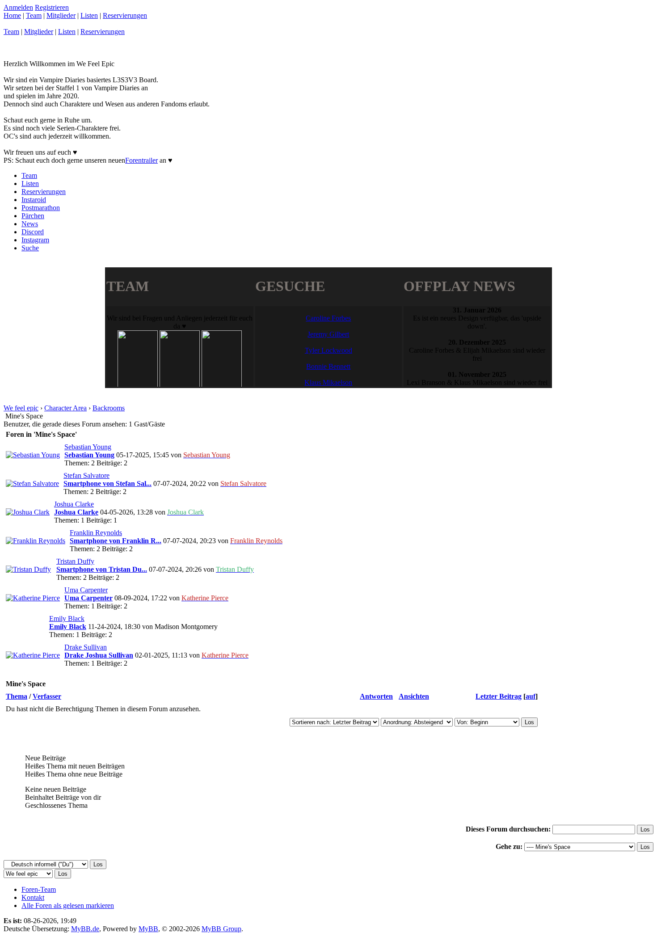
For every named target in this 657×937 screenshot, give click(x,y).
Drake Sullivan (85, 647)
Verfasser (47, 696)
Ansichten (414, 696)
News (29, 224)
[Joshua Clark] (28, 512)
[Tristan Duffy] (28, 569)
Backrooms (109, 408)
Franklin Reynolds (96, 532)
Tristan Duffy (75, 561)
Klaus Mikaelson (328, 382)
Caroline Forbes (328, 318)
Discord (32, 232)
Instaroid (33, 199)
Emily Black (66, 618)
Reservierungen (125, 15)
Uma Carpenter (86, 590)
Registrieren (52, 7)
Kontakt (32, 897)
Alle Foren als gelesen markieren (67, 905)
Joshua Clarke (74, 504)
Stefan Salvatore (86, 475)
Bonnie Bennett (328, 366)
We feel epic (21, 408)
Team (34, 15)
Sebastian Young (87, 447)
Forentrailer (141, 160)
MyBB (148, 929)
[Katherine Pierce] (33, 598)
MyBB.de (85, 929)
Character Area (65, 408)
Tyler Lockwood (328, 350)
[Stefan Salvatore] (32, 483)
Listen (89, 15)
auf (530, 696)
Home (12, 15)
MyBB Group (221, 929)
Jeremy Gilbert (328, 334)
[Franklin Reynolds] (35, 540)
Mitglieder (61, 15)
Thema (16, 696)
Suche (30, 248)
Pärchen (32, 215)
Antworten (376, 696)
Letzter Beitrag (499, 696)
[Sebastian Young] (33, 455)
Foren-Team (38, 889)
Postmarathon (40, 207)
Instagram (35, 240)
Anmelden (18, 7)
